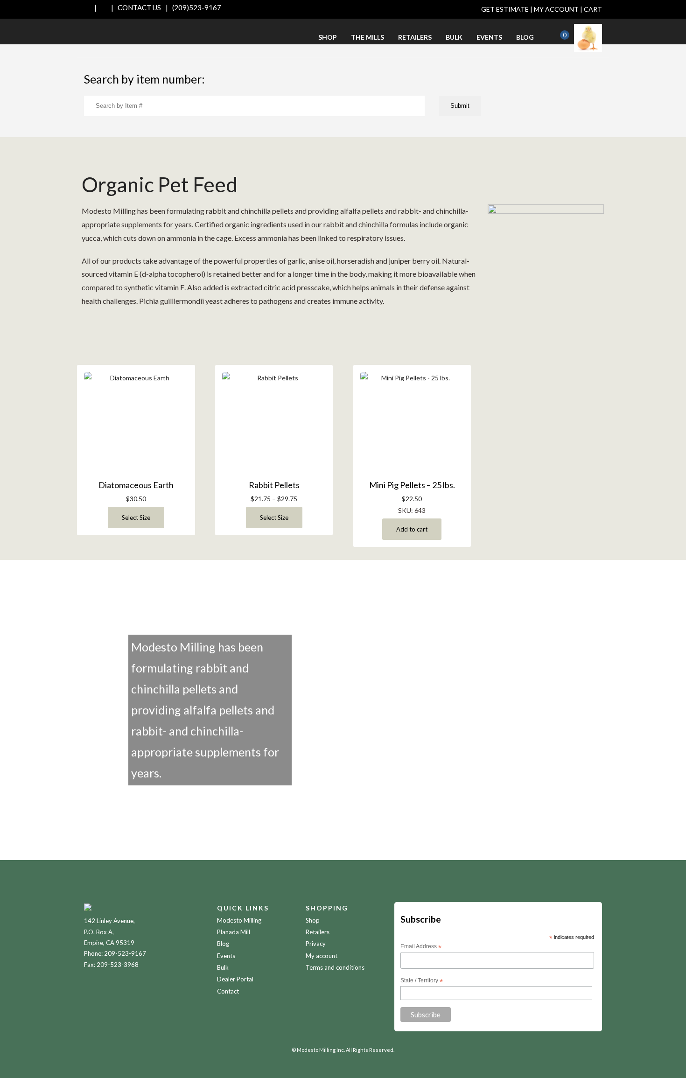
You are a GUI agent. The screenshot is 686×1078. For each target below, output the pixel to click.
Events (489, 37)
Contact (228, 991)
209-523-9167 (125, 953)
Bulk (454, 37)
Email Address (420, 947)
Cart (593, 9)
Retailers (415, 37)
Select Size (136, 517)
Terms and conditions (335, 967)
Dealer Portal (235, 979)
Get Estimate (505, 9)
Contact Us (139, 7)
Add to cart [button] (411, 529)
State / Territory (421, 981)
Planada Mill (233, 932)
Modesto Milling (239, 920)
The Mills (367, 37)
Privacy (316, 943)
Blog (525, 37)
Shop (327, 37)
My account (321, 955)
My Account (556, 9)
